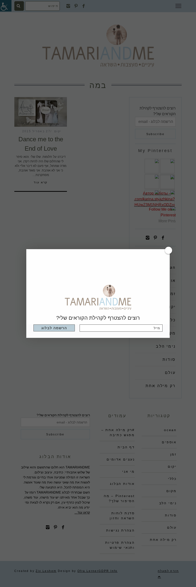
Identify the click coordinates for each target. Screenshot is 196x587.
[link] (54, 327)
